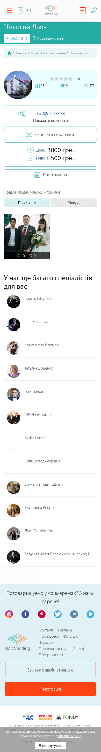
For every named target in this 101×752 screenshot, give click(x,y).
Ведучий (19, 38)
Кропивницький (54, 53)
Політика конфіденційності (61, 648)
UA (20, 10)
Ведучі (34, 53)
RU (28, 10)
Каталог (21, 53)
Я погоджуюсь (50, 745)
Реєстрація (50, 689)
